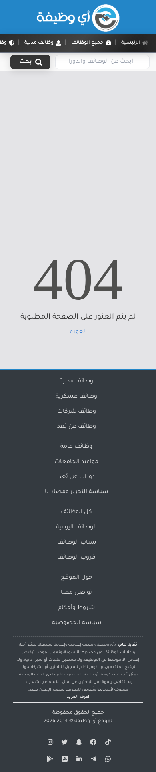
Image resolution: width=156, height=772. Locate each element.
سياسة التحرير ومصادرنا (76, 492)
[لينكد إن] (78, 760)
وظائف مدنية (76, 381)
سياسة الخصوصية (76, 623)
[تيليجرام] (92, 760)
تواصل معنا (76, 593)
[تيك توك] (107, 744)
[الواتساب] (107, 760)
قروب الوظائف (76, 558)
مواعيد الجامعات (76, 462)
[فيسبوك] (92, 744)
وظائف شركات (76, 412)
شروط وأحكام (76, 608)
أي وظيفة (85, 721)
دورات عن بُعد (76, 477)
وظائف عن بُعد (76, 427)
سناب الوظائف (76, 543)
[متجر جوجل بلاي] (49, 760)
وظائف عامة (76, 447)
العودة (78, 332)
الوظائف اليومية (76, 527)
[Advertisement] (78, 152)
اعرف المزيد (78, 697)
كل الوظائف (76, 512)
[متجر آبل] (64, 760)
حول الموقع (76, 578)
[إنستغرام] (49, 744)
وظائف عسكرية (76, 397)
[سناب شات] (78, 744)
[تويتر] (64, 744)
